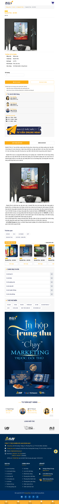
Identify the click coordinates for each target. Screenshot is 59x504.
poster (22, 304)
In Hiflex (8, 234)
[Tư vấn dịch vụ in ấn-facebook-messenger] (25, 130)
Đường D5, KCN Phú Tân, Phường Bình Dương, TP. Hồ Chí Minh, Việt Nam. (29, 448)
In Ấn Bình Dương (48, 474)
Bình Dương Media (48, 479)
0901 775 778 (8, 410)
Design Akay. (27, 493)
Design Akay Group (48, 468)
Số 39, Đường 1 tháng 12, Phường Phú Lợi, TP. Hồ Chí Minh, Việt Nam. (27, 446)
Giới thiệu (25, 468)
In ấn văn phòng (10, 294)
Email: (14, 451)
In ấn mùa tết (9, 286)
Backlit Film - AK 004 (39, 260)
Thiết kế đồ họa (10, 484)
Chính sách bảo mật (28, 486)
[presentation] (51, 416)
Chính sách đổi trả (28, 484)
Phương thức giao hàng (29, 481)
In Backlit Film (19, 7)
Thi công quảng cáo (11, 486)
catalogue (15, 308)
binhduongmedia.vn (47, 480)
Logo (8, 308)
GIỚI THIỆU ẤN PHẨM (17, 142)
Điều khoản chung (27, 473)
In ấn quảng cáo (10, 282)
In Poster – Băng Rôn (20, 237)
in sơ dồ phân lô (45, 304)
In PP (28, 234)
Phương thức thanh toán (29, 479)
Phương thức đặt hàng (29, 476)
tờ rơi (15, 304)
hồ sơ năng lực (37, 308)
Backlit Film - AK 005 (25, 260)
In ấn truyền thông (11, 290)
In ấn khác (9, 278)
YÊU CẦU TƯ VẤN (43, 82)
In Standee (21, 234)
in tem (36, 304)
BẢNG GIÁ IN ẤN (42, 142)
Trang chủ (8, 7)
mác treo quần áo (25, 308)
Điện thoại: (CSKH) (16, 453)
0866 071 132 (32, 410)
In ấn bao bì (9, 274)
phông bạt (29, 304)
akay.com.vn (46, 470)
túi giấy (9, 304)
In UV (14, 234)
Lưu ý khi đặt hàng (28, 471)
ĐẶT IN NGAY (17, 82)
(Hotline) (15, 455)
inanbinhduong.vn (47, 475)
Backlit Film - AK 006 (10, 260)
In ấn (13, 7)
